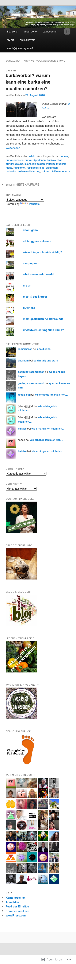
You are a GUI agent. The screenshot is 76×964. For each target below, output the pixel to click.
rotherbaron (25, 349)
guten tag (29, 308)
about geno (30, 31)
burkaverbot (54, 160)
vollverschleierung (29, 171)
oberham (23, 360)
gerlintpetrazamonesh (31, 372)
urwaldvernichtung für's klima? (43, 330)
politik (31, 156)
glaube (19, 164)
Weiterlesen (15, 148)
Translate (34, 204)
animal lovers (27, 39)
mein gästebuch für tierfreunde (43, 319)
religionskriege (36, 167)
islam (27, 164)
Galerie (11, 70)
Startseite (12, 31)
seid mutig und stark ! (47, 360)
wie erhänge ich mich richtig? (42, 252)
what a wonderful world (38, 274)
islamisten (38, 164)
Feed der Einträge (17, 906)
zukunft (45, 171)
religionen (19, 167)
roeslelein (24, 394)
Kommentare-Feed (18, 911)
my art (10, 39)
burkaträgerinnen (35, 160)
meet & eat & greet (35, 296)
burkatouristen (14, 160)
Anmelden (12, 902)
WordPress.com (16, 915)
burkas (64, 156)
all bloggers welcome (37, 241)
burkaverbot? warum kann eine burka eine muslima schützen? (28, 82)
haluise (22, 428)
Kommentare (61, 171)
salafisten (52, 167)
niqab (9, 167)
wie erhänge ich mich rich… (51, 394)
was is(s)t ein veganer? (20, 48)
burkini (10, 164)
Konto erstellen (16, 897)
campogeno (50, 31)
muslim (50, 164)
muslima (61, 164)
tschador (11, 171)
